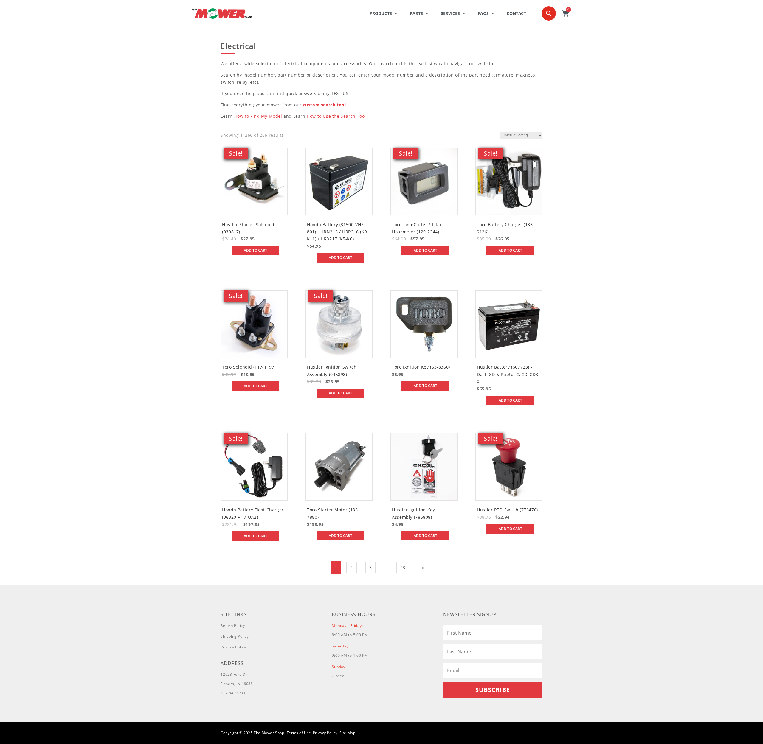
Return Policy (233, 625)
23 (402, 567)
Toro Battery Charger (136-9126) (505, 228)
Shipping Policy (235, 636)
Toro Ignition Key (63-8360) (421, 367)
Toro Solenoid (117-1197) (249, 367)
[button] (385, 13)
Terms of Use (299, 732)
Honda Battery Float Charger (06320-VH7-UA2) (253, 513)
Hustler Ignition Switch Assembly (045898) (332, 370)
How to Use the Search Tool (336, 116)
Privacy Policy (233, 647)
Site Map (347, 732)
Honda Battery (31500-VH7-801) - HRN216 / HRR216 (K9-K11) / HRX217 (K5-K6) (338, 232)
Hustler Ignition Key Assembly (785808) (413, 513)
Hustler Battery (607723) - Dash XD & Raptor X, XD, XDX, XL (508, 374)
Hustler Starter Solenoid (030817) (248, 228)
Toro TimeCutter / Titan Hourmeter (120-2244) (417, 228)
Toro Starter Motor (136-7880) (333, 513)
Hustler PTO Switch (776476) (507, 509)
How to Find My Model (258, 116)
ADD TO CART (255, 250)
